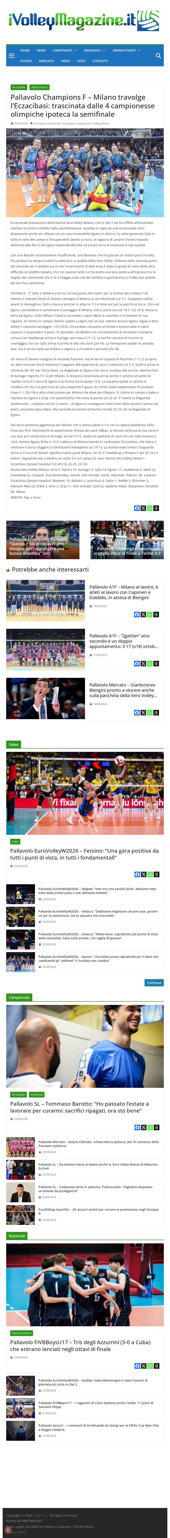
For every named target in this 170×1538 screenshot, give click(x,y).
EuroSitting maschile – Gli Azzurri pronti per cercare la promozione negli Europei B (98, 1212)
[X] (143, 508)
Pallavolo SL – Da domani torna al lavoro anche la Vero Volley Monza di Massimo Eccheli (98, 1166)
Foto (81, 61)
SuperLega (37, 1094)
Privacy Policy (16, 1532)
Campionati (62, 50)
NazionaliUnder (21, 1333)
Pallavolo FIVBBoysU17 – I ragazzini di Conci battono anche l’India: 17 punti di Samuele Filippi (96, 1405)
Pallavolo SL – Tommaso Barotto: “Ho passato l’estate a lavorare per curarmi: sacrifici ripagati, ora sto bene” (79, 1107)
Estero (26, 61)
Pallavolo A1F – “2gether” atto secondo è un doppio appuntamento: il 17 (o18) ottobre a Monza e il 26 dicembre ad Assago (124, 646)
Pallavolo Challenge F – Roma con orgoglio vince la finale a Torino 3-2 (127, 551)
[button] (74, 50)
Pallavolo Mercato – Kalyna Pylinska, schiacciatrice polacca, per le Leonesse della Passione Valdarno (99, 1144)
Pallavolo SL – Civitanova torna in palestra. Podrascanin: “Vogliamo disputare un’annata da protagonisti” (96, 1189)
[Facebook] (137, 508)
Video (65, 61)
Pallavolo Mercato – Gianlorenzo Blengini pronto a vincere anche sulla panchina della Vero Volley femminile (122, 693)
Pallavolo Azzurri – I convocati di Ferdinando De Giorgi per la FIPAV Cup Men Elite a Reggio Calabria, (99, 1427)
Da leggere (18, 87)
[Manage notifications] (8, 1530)
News (41, 50)
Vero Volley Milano (98, 123)
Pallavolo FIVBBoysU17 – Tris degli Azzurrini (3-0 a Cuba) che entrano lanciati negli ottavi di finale (80, 1345)
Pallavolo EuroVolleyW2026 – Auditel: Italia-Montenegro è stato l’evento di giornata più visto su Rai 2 (93, 1382)
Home (25, 50)
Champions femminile (47, 123)
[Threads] (156, 508)
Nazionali (92, 50)
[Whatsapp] (150, 508)
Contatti (100, 61)
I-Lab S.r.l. (40, 1515)
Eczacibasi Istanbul (73, 123)
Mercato (46, 61)
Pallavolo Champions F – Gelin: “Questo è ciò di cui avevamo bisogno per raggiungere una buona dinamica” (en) (39, 546)
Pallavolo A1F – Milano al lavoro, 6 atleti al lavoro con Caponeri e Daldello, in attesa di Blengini (123, 592)
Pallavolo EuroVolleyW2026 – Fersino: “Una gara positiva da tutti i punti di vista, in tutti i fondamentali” (84, 854)
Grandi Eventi (124, 50)
